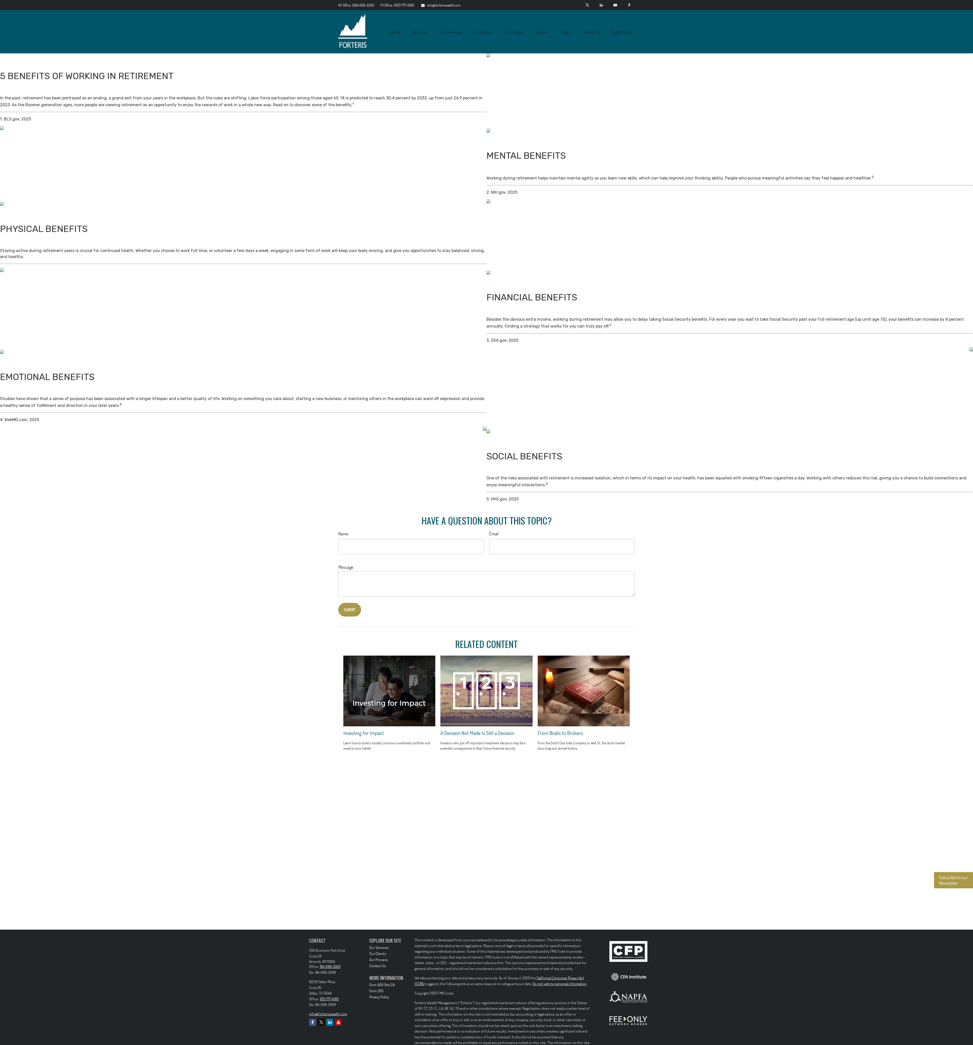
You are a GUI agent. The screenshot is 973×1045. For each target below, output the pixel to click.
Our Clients (377, 953)
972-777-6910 (329, 999)
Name (343, 533)
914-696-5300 (330, 966)
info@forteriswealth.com (443, 5)
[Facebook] (629, 5)
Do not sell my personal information (560, 983)
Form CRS (376, 990)
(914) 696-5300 (356, 5)
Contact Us (377, 965)
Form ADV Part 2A (382, 984)
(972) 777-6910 (397, 5)
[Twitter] (587, 5)
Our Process (378, 959)
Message (345, 567)
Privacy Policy (379, 997)
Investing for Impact (363, 732)
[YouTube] (615, 5)
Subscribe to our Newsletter (953, 880)
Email (493, 533)
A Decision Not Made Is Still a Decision (477, 732)
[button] (395, 32)
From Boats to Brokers (560, 732)
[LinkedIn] (601, 5)
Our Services (379, 947)
